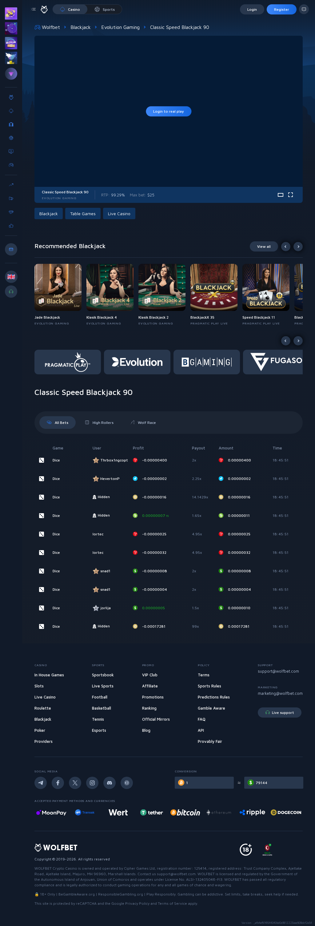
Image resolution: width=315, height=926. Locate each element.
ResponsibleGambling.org (120, 894)
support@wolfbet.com (278, 671)
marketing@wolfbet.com (280, 693)
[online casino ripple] (219, 812)
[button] (60, 295)
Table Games (83, 213)
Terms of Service (172, 903)
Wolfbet (51, 27)
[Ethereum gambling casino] (185, 812)
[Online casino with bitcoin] (151, 812)
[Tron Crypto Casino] (286, 812)
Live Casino (119, 213)
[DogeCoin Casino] (252, 812)
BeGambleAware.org (76, 894)
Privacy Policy (137, 903)
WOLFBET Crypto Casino (55, 868)
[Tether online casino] (118, 812)
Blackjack (80, 27)
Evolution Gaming (120, 27)
